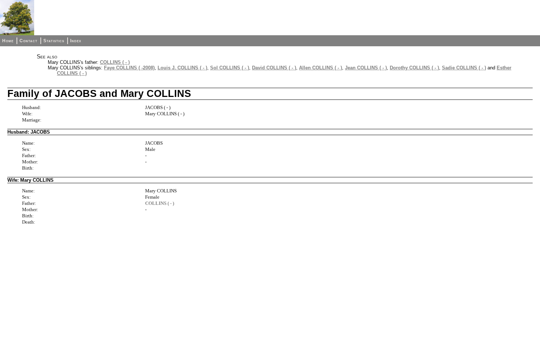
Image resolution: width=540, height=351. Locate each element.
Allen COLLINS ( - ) (320, 67)
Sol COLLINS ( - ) (229, 67)
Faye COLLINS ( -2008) (129, 67)
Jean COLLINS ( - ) (366, 67)
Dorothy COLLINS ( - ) (414, 67)
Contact (28, 40)
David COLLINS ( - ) (274, 67)
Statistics (53, 40)
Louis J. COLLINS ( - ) (182, 67)
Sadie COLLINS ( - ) (464, 67)
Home (8, 40)
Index (75, 40)
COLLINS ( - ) (115, 62)
